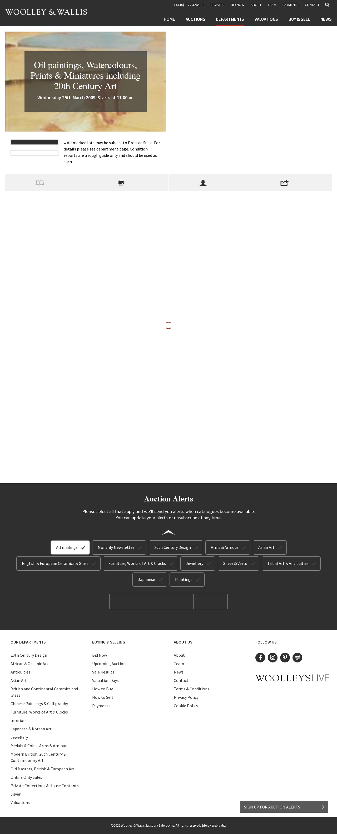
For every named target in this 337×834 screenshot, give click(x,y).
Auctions (195, 19)
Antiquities (20, 672)
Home (169, 19)
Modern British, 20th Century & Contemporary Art (38, 757)
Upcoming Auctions (109, 663)
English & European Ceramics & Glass (55, 563)
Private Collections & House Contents (45, 785)
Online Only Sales (26, 777)
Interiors (19, 720)
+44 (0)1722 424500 (188, 4)
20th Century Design (172, 547)
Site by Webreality (214, 825)
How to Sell (102, 697)
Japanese (146, 579)
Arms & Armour (224, 547)
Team (272, 4)
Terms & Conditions (191, 688)
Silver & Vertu (235, 563)
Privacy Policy (186, 697)
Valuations (266, 19)
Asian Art (266, 547)
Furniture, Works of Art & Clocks (137, 563)
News (326, 19)
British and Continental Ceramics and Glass (44, 692)
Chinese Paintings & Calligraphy (39, 703)
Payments (291, 4)
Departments (230, 19)
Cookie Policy (186, 705)
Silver (16, 794)
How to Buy (102, 688)
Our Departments (28, 642)
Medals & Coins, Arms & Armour (39, 745)
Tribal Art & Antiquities (288, 563)
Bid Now (99, 655)
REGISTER (217, 4)
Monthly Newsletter (116, 547)
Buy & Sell (299, 19)
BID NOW (237, 4)
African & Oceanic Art (29, 663)
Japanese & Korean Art (31, 728)
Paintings (183, 579)
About (256, 4)
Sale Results (103, 672)
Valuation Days (105, 680)
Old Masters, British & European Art (43, 768)
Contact (312, 4)
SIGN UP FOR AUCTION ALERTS (272, 807)
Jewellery (194, 563)
